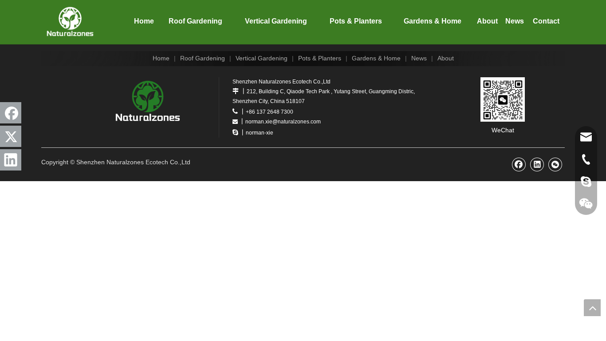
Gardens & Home (376, 58)
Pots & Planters (319, 58)
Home (161, 58)
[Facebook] (10, 112)
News (419, 58)
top (592, 307)
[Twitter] (10, 136)
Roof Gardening (202, 58)
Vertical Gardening (261, 58)
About (445, 58)
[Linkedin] (10, 159)
